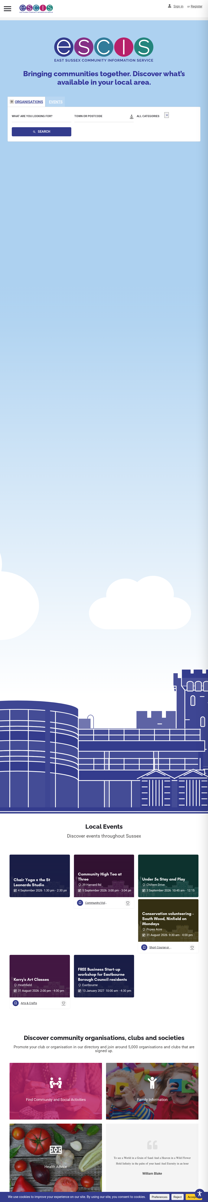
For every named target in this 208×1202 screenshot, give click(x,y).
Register (196, 6)
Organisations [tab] (29, 102)
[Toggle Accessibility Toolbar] (199, 1193)
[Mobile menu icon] (7, 9)
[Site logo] (36, 9)
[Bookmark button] (128, 903)
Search (43, 131)
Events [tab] (56, 102)
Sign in (178, 6)
